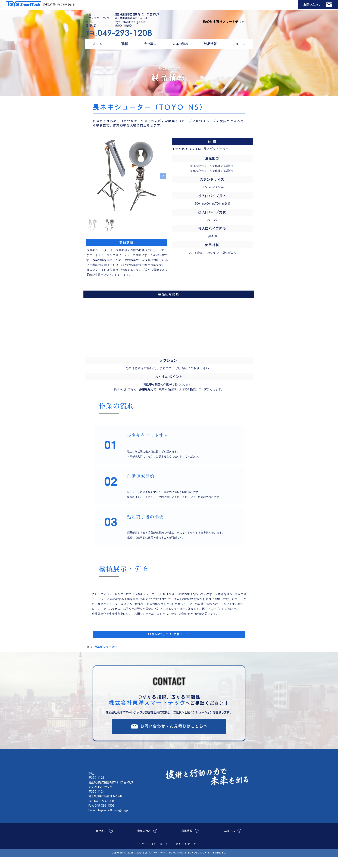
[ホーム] (88, 647)
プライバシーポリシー (155, 844)
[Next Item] (163, 176)
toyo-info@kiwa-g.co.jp (113, 810)
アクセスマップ (186, 844)
